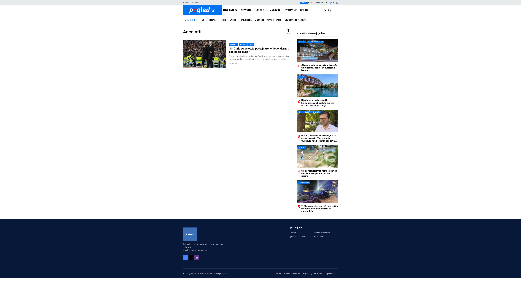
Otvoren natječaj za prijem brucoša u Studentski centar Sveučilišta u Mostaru (319, 68)
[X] (334, 2)
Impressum (319, 236)
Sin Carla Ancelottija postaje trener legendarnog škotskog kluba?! (259, 50)
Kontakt (195, 3)
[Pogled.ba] (202, 10)
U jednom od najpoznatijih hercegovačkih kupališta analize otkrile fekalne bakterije (317, 103)
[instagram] (337, 3)
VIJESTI (191, 20)
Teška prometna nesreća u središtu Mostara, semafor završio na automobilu (319, 209)
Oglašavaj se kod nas (298, 236)
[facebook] (331, 3)
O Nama (186, 3)
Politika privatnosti (322, 233)
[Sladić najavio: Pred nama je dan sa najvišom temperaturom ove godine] (317, 156)
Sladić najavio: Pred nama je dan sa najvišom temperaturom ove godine (319, 173)
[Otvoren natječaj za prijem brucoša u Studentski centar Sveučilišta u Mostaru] (317, 50)
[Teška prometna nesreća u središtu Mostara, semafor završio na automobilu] (317, 191)
